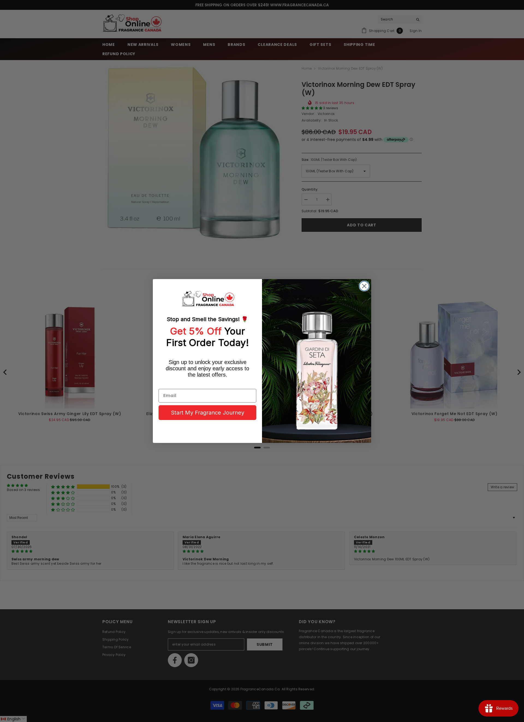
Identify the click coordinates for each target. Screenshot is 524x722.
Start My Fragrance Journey (207, 412)
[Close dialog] (364, 286)
